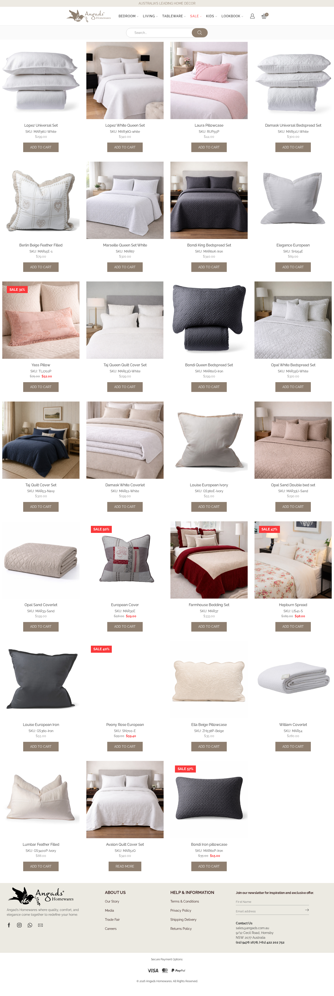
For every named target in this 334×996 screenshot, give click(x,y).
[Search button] (200, 32)
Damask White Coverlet (125, 485)
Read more (125, 866)
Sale (194, 16)
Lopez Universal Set (41, 125)
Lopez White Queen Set (125, 125)
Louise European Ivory (209, 485)
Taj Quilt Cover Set (40, 485)
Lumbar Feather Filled (41, 844)
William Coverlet (293, 725)
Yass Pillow (41, 365)
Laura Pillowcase (209, 125)
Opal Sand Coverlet (41, 605)
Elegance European (293, 245)
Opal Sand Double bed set (293, 485)
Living (149, 16)
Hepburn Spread (293, 605)
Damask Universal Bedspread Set (293, 125)
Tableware (172, 16)
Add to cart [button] (41, 147)
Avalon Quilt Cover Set (125, 844)
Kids (210, 16)
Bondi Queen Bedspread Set (209, 365)
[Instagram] (19, 925)
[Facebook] (9, 925)
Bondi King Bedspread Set (209, 245)
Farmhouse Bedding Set (209, 605)
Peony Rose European (125, 725)
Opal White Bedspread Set (293, 365)
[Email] (40, 925)
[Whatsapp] (29, 925)
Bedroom (127, 16)
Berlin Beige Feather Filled (40, 245)
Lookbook (231, 16)
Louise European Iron (41, 725)
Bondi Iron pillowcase (209, 844)
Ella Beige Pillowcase (209, 725)
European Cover (125, 605)
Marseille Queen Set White (125, 245)
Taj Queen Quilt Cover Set (125, 365)
